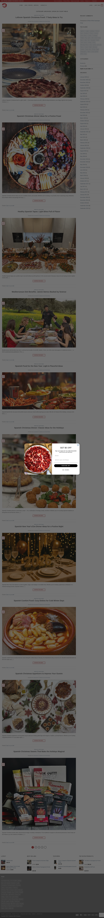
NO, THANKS (65, 469)
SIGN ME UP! (66, 465)
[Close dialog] (78, 445)
